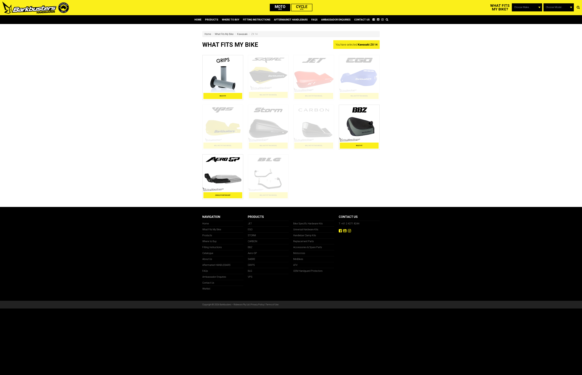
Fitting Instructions (256, 19)
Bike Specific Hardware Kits (308, 223)
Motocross (299, 253)
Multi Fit (223, 96)
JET (250, 223)
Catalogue (207, 253)
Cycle (302, 7)
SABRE (251, 259)
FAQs (314, 19)
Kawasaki (242, 34)
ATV (295, 265)
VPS (250, 276)
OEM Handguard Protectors (308, 270)
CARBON (252, 241)
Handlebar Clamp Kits (304, 235)
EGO (250, 229)
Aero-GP (252, 253)
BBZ (250, 247)
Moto (280, 7)
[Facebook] (340, 231)
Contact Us (362, 19)
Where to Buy (230, 19)
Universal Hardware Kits (305, 229)
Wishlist (206, 288)
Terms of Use (272, 304)
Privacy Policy (257, 304)
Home (197, 19)
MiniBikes (298, 259)
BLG (250, 270)
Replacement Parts (303, 241)
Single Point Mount (222, 195)
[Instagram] (349, 231)
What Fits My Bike (224, 34)
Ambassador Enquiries (336, 19)
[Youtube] (344, 231)
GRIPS (251, 265)
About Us (207, 259)
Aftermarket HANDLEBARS (291, 19)
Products (211, 19)
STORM (252, 235)
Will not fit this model (268, 95)
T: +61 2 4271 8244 (349, 223)
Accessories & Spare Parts (307, 247)
